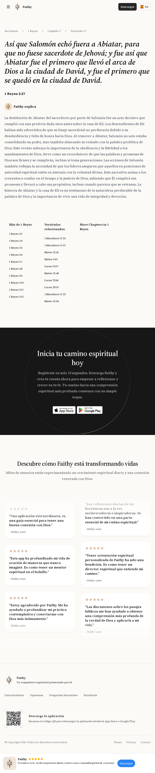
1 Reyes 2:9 (15, 276)
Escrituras (11, 31)
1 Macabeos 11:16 (55, 238)
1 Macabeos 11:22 (55, 294)
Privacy (131, 742)
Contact (145, 742)
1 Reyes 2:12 (16, 297)
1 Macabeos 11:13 (55, 245)
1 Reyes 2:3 (15, 234)
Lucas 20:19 (51, 287)
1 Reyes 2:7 (15, 262)
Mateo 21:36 (51, 301)
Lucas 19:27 (51, 266)
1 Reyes (33, 31)
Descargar (127, 7)
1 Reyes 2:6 (15, 255)
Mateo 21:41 (51, 252)
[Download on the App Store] (64, 410)
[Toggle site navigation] (8, 7)
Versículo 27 (79, 31)
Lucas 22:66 (51, 280)
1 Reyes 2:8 (15, 269)
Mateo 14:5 (50, 259)
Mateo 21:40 (51, 273)
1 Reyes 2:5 (15, 248)
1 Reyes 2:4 (15, 241)
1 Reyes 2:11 (16, 290)
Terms (118, 742)
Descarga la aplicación (46, 716)
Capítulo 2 (54, 31)
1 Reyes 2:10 (16, 283)
